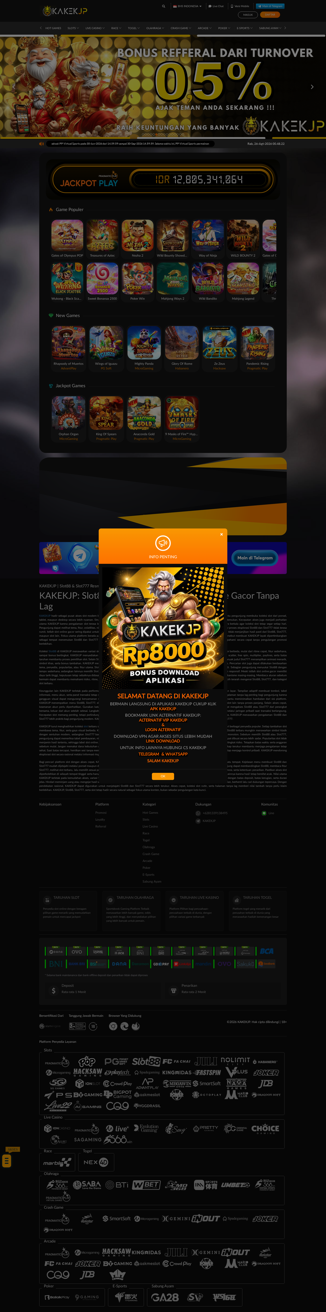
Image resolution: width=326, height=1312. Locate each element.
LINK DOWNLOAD (163, 741)
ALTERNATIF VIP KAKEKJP (163, 720)
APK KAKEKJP (163, 709)
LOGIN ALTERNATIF (163, 730)
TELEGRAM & (152, 754)
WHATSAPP (176, 754)
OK (163, 776)
